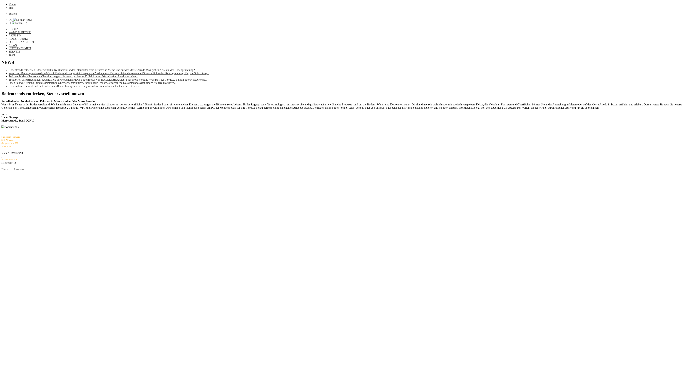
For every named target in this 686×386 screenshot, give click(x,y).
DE (11, 19)
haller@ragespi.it (8, 163)
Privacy (4, 169)
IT (10, 22)
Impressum (19, 169)
